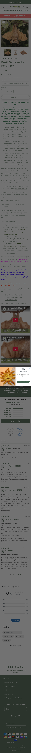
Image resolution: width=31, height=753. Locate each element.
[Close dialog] (30, 368)
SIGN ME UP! (23, 381)
